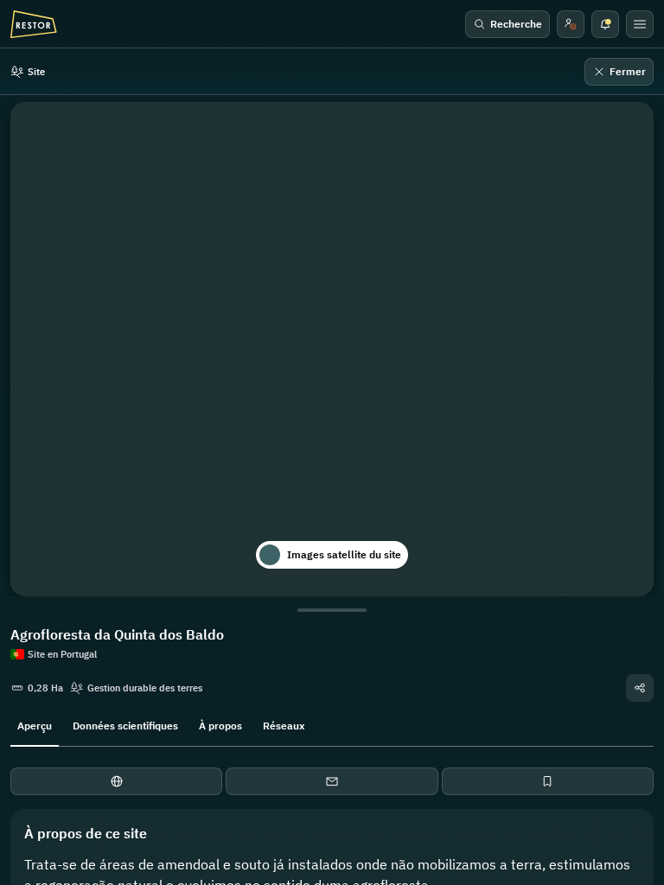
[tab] (34, 724)
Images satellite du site (344, 554)
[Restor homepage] (33, 24)
